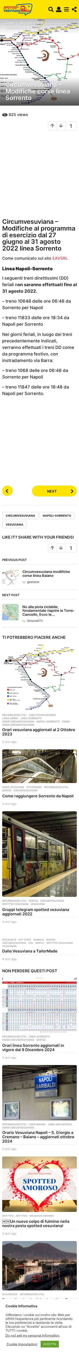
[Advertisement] (39, 174)
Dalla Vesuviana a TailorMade (29, 951)
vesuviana (14, 524)
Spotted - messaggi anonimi (35, 1216)
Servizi (6, 790)
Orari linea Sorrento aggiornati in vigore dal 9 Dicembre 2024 (33, 1047)
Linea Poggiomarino (42, 715)
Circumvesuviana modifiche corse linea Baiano (46, 573)
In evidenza (34, 787)
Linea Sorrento (31, 718)
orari (66, 721)
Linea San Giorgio (60, 1124)
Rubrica (38, 939)
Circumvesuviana (20, 515)
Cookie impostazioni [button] (22, 1344)
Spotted (8, 1216)
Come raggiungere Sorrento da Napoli (38, 796)
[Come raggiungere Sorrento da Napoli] (39, 766)
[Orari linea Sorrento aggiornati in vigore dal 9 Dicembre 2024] (39, 1005)
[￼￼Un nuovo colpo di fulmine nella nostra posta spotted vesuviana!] (39, 1184)
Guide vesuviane (13, 787)
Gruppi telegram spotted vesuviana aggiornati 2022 (35, 911)
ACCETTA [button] (49, 1344)
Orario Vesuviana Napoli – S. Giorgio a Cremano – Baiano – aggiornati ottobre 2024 (38, 1136)
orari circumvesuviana (18, 724)
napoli (39, 943)
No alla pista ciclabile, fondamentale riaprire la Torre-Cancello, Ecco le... (48, 611)
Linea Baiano (37, 1124)
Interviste (9, 939)
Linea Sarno (10, 718)
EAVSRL (60, 258)
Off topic (24, 939)
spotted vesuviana (15, 904)
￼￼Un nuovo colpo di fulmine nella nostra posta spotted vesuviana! (35, 1223)
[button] (51, 9)
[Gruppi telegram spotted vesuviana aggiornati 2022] (39, 854)
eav (30, 943)
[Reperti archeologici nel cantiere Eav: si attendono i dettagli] (39, 1265)
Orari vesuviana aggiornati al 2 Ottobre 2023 (38, 731)
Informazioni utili (14, 715)
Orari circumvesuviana (18, 721)
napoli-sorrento (57, 515)
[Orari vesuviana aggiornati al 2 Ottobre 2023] (39, 677)
